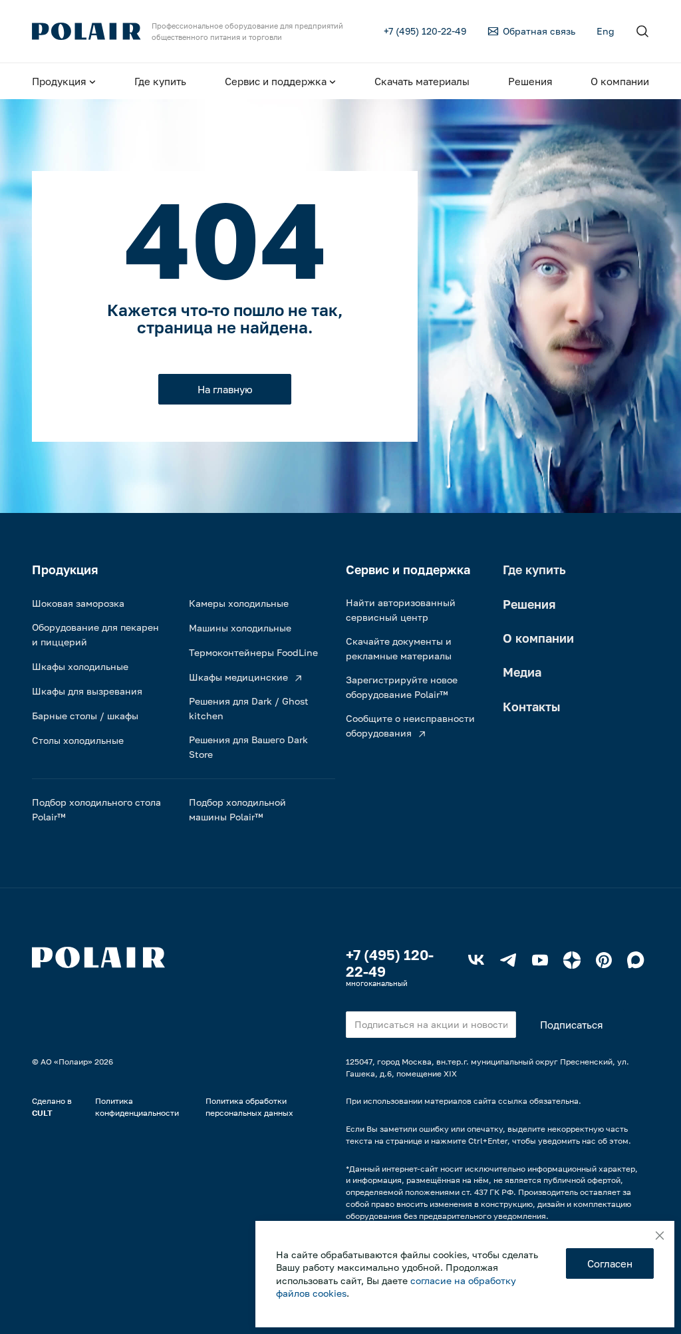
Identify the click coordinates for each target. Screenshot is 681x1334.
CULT (42, 1113)
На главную (225, 389)
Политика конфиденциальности (137, 1107)
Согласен (609, 1263)
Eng (605, 31)
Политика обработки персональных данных (249, 1107)
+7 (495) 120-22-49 (390, 963)
